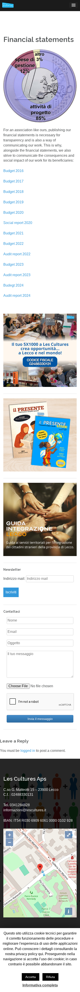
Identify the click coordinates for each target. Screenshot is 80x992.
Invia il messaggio (40, 719)
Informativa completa (40, 985)
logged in (27, 750)
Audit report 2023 (16, 275)
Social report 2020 (17, 223)
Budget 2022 (13, 244)
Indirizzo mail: (14, 578)
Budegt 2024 (13, 285)
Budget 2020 (13, 212)
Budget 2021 (13, 233)
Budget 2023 (13, 264)
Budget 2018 (13, 192)
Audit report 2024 (16, 295)
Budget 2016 (13, 171)
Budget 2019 (13, 202)
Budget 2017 (13, 181)
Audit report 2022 (16, 254)
